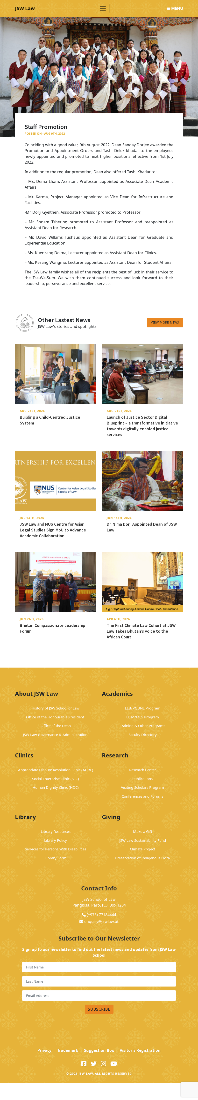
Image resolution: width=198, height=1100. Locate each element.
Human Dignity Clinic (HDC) (56, 787)
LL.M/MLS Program (142, 717)
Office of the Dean (56, 725)
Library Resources (56, 831)
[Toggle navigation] (103, 8)
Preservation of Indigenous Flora (142, 857)
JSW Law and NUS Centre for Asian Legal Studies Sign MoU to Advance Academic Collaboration (53, 529)
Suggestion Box (99, 1050)
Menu (176, 8)
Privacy (44, 1050)
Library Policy (55, 840)
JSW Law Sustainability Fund (142, 840)
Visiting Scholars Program (142, 787)
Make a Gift (142, 831)
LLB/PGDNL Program (142, 708)
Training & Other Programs (142, 725)
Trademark (67, 1050)
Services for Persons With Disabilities (55, 849)
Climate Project (142, 849)
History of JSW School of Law (55, 708)
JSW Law (25, 8)
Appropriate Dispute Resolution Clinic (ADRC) (55, 769)
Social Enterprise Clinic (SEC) (55, 778)
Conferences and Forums (142, 796)
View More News (165, 322)
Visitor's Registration (140, 1050)
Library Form (55, 857)
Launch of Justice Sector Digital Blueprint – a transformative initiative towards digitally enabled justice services (142, 425)
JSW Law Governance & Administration (55, 734)
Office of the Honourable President (55, 717)
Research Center (142, 769)
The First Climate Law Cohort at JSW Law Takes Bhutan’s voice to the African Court (141, 631)
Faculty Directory (142, 734)
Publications (142, 778)
